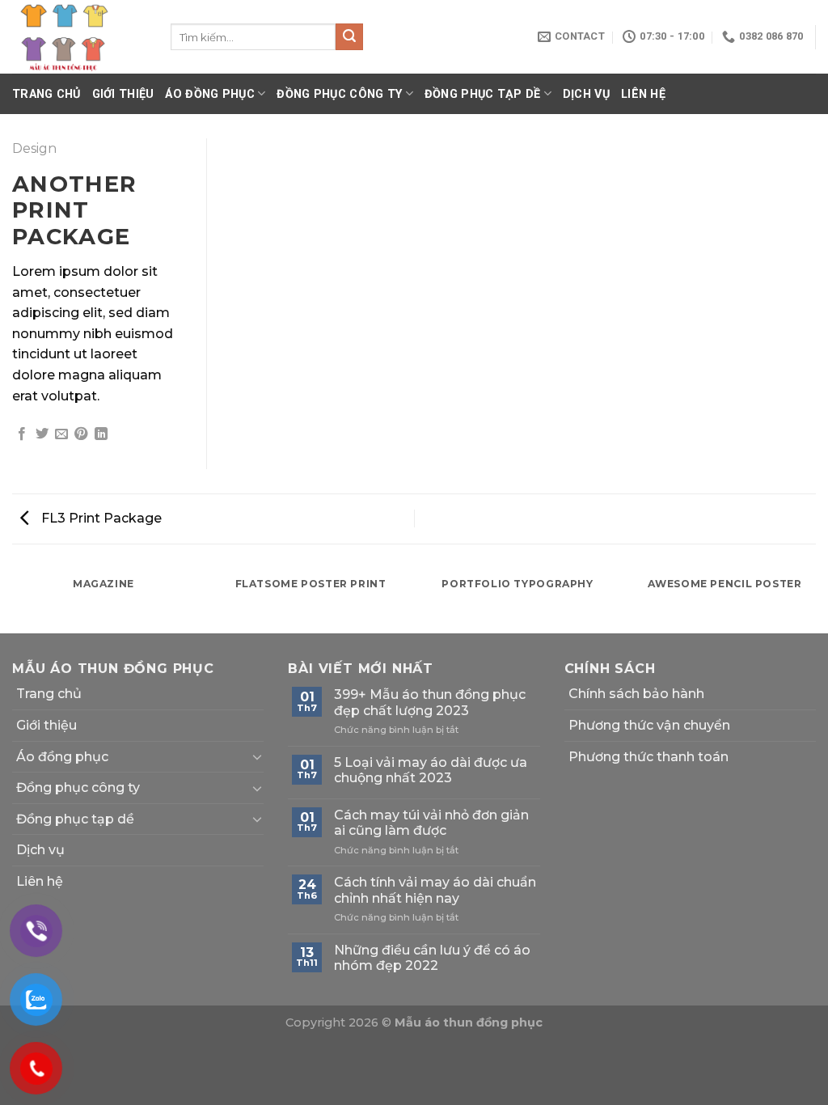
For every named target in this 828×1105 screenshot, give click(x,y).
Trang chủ (46, 94)
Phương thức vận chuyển (649, 725)
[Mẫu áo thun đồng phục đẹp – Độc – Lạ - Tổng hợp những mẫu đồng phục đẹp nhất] (79, 37)
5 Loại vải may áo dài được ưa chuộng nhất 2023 (430, 770)
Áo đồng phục (209, 94)
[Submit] (349, 37)
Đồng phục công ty (339, 94)
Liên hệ (643, 94)
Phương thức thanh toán (648, 756)
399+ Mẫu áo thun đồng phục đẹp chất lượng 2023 (430, 702)
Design (34, 148)
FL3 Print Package (100, 518)
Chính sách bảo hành (636, 693)
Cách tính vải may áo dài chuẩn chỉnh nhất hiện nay (435, 889)
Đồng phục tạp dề (483, 94)
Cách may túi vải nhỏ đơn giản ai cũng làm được (431, 822)
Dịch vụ (586, 94)
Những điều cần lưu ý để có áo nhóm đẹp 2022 (432, 957)
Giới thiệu (123, 94)
